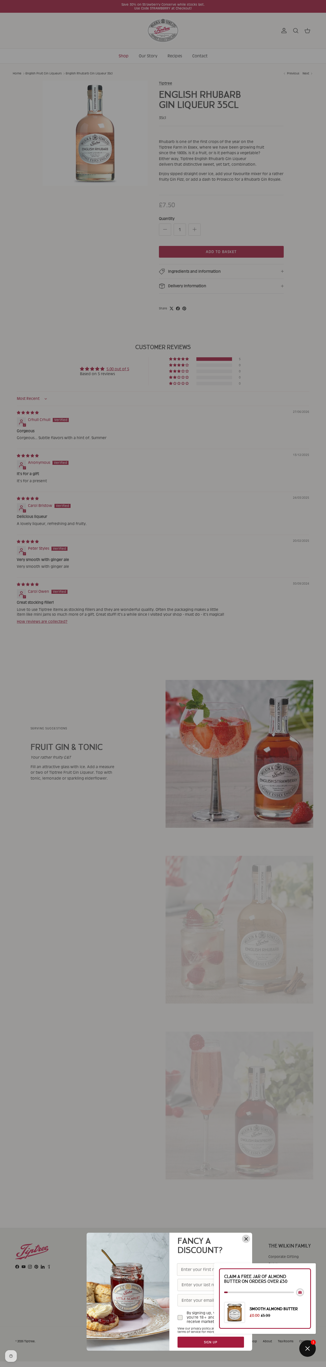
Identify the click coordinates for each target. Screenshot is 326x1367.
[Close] (246, 1239)
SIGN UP (211, 1342)
